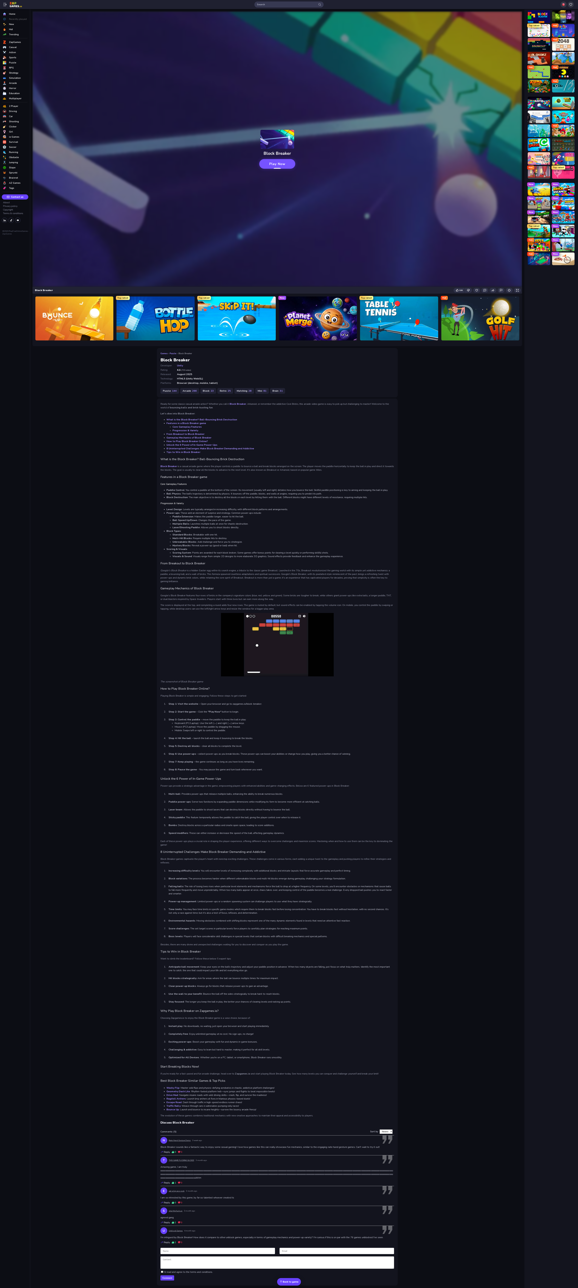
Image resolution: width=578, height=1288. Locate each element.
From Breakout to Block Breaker (185, 434)
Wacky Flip (172, 1088)
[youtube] (17, 220)
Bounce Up (172, 1109)
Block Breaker (238, 404)
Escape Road (174, 1102)
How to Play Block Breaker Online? (187, 441)
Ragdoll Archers (176, 1098)
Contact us (17, 197)
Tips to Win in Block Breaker (183, 452)
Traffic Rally (173, 1106)
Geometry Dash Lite (178, 1091)
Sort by (374, 1131)
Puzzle (173, 353)
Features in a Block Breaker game (186, 423)
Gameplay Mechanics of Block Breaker (188, 437)
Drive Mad (172, 1095)
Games (164, 353)
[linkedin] (4, 220)
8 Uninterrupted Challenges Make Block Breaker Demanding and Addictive (210, 448)
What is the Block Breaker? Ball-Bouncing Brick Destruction (201, 419)
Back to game (290, 1281)
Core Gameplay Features (187, 427)
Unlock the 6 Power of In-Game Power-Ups (191, 445)
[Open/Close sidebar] (4, 4)
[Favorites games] (571, 5)
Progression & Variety (185, 430)
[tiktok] (11, 220)
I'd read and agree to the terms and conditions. (188, 1272)
